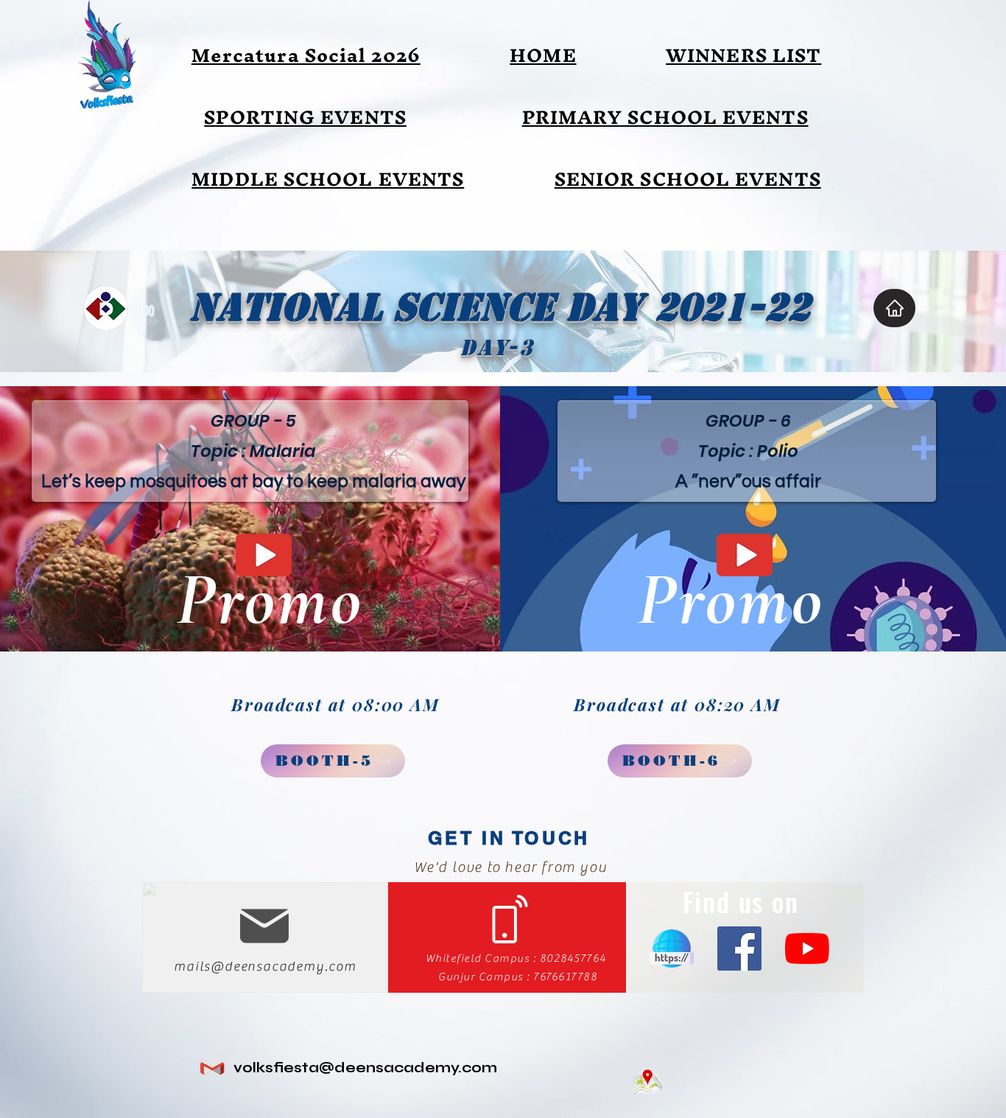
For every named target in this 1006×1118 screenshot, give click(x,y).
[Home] (894, 308)
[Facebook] (739, 948)
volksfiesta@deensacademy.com (365, 1067)
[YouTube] (807, 948)
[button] (743, 55)
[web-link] (672, 948)
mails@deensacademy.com (265, 966)
